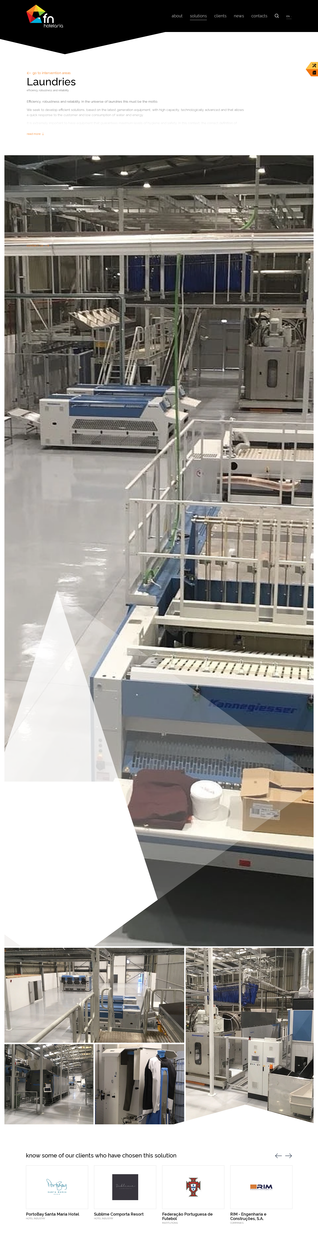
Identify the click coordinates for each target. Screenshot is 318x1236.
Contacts (259, 15)
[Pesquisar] (276, 16)
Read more (34, 134)
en (288, 16)
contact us (35, 245)
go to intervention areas (51, 73)
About (177, 15)
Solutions (198, 15)
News (239, 15)
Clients (220, 15)
